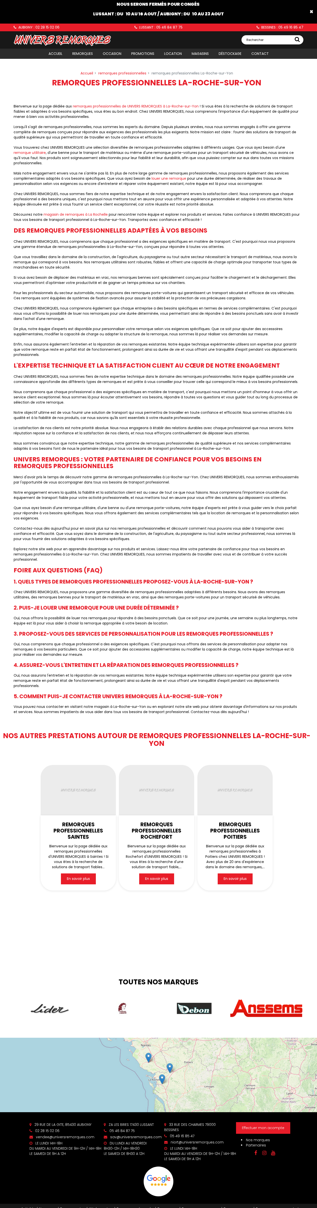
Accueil (55, 53)
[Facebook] (255, 1153)
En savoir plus (78, 878)
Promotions (142, 53)
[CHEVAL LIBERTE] (122, 1008)
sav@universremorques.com (135, 1137)
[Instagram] (264, 1153)
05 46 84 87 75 (121, 1130)
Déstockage (230, 53)
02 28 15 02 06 (46, 1130)
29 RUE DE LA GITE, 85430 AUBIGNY (62, 1124)
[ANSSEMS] (266, 1009)
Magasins (200, 53)
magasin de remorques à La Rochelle (76, 214)
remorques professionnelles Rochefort (157, 830)
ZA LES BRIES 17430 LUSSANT (131, 1124)
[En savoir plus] (158, 1075)
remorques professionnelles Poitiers (235, 830)
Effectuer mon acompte (263, 1128)
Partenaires (256, 1145)
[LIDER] (50, 1008)
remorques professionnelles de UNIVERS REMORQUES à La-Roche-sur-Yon (136, 106)
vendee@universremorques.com (64, 1137)
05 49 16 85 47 (181, 1136)
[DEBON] (194, 1008)
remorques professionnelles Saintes (78, 830)
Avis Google (158, 1181)
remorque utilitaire (30, 152)
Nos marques (258, 1140)
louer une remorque (169, 178)
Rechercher (255, 40)
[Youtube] (273, 1153)
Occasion (112, 53)
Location (173, 53)
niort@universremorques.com (197, 1142)
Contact (260, 53)
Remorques (82, 53)
